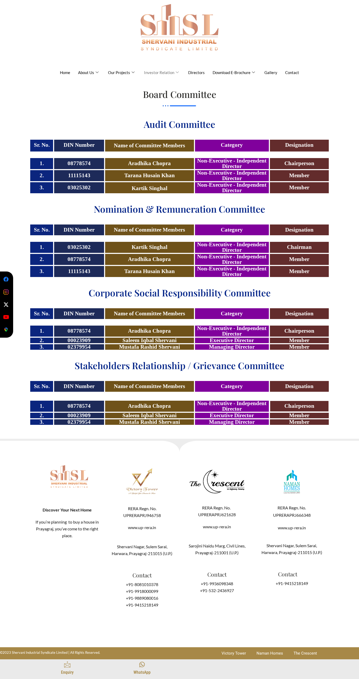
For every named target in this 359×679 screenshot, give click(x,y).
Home (65, 72)
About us (86, 72)
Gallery (270, 72)
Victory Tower (234, 653)
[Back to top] (217, 668)
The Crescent (305, 653)
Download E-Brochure (231, 72)
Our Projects (119, 72)
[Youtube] (6, 317)
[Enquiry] (67, 664)
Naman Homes (270, 653)
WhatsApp (142, 672)
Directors (196, 72)
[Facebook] (6, 279)
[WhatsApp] (142, 664)
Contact (292, 72)
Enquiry (67, 672)
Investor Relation (159, 72)
